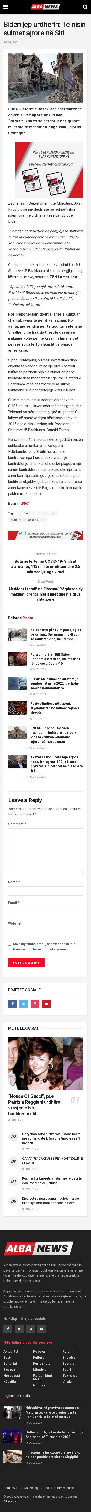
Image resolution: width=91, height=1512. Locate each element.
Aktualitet (11, 1351)
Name (14, 882)
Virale (67, 1381)
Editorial (10, 1363)
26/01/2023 (39, 748)
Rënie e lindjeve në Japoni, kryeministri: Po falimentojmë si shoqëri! (55, 708)
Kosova (39, 1351)
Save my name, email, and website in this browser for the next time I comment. (44, 946)
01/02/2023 (39, 645)
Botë (7, 1357)
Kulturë (38, 1357)
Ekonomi (10, 1369)
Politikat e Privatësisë (60, 1488)
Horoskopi (12, 1375)
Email (14, 902)
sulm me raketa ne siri (27, 520)
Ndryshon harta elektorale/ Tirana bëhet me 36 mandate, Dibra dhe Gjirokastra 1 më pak (51, 1138)
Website (14, 923)
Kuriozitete (41, 1363)
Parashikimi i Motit (43, 1377)
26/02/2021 (11, 42)
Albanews (10, 1488)
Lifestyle (39, 1369)
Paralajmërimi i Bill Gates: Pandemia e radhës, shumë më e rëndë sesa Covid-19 (55, 659)
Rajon (67, 1351)
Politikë (39, 1385)
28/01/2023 (39, 669)
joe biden (26, 513)
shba (41, 513)
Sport (67, 1369)
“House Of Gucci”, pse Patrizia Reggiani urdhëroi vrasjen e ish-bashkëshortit (35, 1105)
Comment (17, 824)
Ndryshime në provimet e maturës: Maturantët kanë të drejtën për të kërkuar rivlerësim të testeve (52, 1412)
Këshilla (10, 1381)
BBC (24, 503)
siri (53, 513)
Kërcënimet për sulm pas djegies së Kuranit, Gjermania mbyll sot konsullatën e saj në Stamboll (55, 634)
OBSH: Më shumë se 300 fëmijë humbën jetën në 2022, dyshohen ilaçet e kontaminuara (55, 683)
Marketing (31, 1488)
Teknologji (71, 1375)
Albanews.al (21, 1496)
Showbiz (69, 1357)
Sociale (68, 1363)
